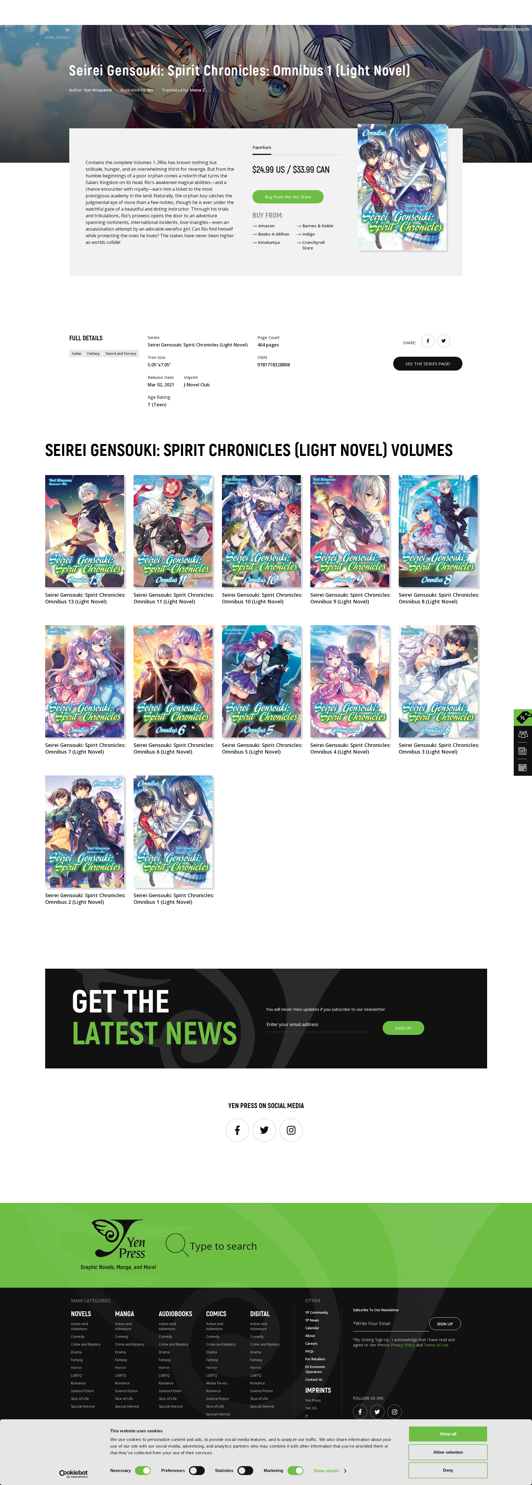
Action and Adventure (79, 1326)
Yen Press (313, 1400)
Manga (124, 1314)
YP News (312, 1320)
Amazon (266, 225)
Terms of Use (436, 1345)
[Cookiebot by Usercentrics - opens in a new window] (73, 1474)
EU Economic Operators (315, 1369)
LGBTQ (76, 1375)
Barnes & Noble (318, 225)
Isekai (76, 353)
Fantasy (93, 353)
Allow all (448, 1434)
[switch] (197, 1470)
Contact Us (314, 1379)
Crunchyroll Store (313, 245)
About (310, 1335)
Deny (448, 1470)
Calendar (312, 1328)
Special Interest (83, 1406)
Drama (76, 1352)
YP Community (316, 1312)
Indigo (309, 234)
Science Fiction (82, 1391)
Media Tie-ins (216, 1383)
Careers (311, 1343)
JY (306, 1415)
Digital (260, 1314)
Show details (326, 1470)
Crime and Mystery (85, 1344)
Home (50, 37)
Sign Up (445, 1323)
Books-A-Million (273, 234)
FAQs (309, 1351)
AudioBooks (175, 1314)
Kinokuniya (269, 242)
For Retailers (315, 1359)
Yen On (311, 1408)
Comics (216, 1314)
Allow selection (448, 1452)
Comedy (77, 1336)
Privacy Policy (403, 1345)
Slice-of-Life (80, 1398)
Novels (64, 37)
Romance (78, 1383)
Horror (76, 1367)
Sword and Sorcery (121, 353)
